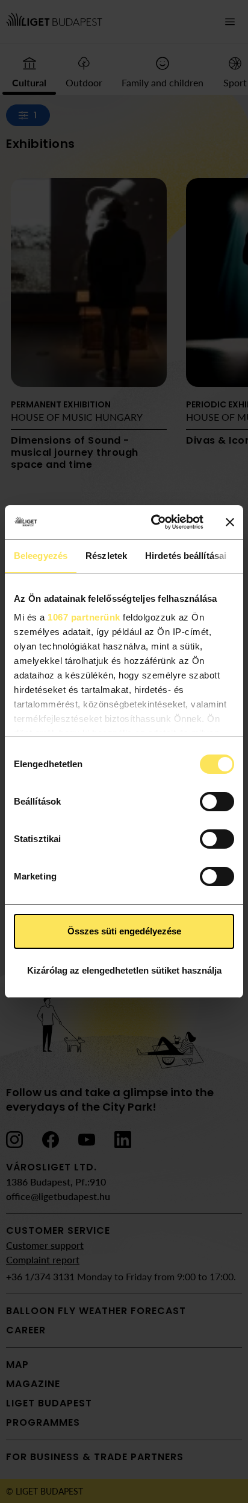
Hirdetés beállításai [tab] (185, 555)
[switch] (217, 801)
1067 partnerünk (84, 617)
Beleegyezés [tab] (40, 555)
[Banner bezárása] (230, 522)
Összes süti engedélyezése (124, 931)
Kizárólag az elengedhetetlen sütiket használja (124, 970)
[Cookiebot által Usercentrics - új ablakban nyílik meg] (153, 522)
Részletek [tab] (106, 555)
